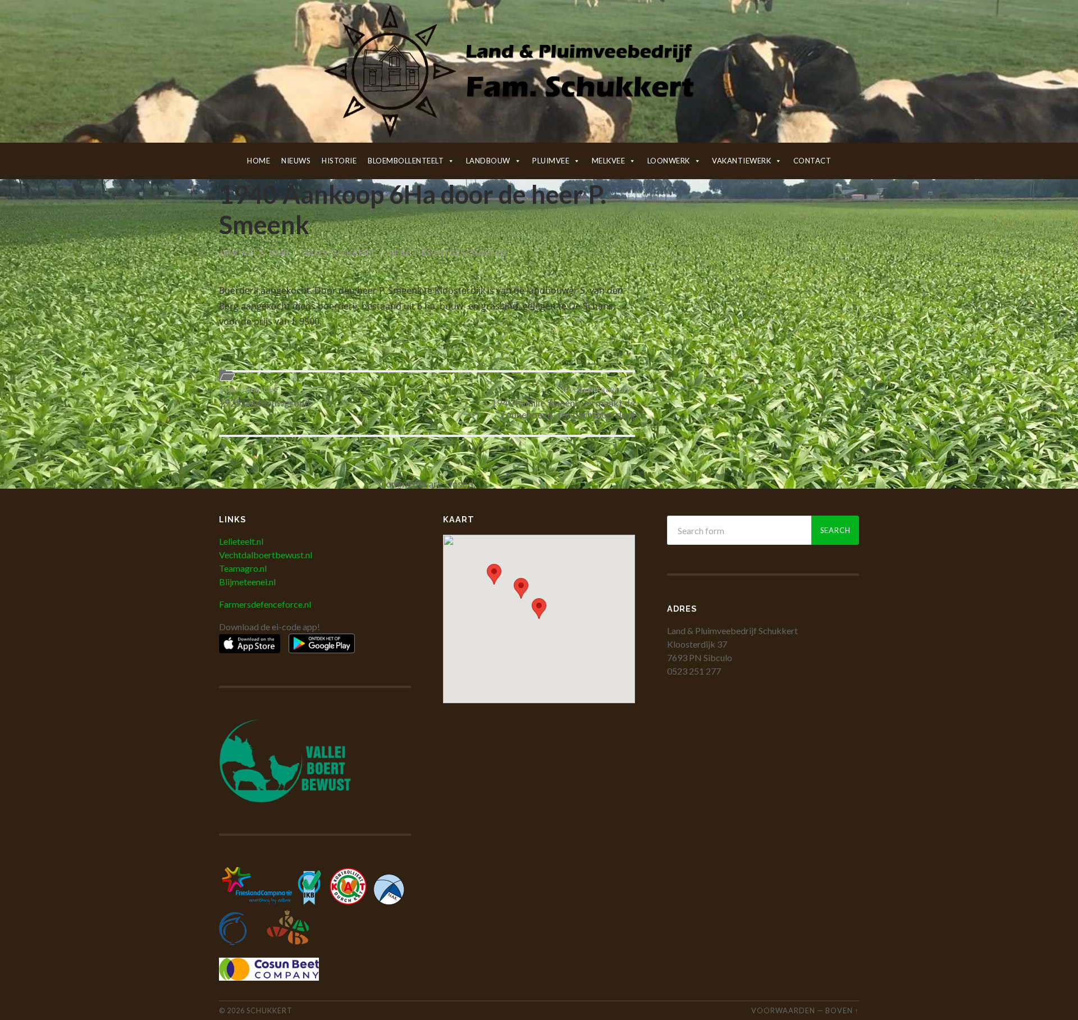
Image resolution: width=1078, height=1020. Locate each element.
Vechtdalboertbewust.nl (265, 554)
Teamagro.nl (243, 568)
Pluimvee (550, 160)
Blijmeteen (240, 581)
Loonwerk (668, 160)
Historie (339, 160)
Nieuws (295, 160)
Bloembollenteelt (406, 160)
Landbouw (488, 160)
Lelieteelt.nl (241, 541)
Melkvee (608, 160)
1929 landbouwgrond (264, 397)
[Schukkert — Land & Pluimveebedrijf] (539, 70)
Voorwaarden (783, 1010)
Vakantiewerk (741, 160)
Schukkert (269, 1010)
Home (258, 160)
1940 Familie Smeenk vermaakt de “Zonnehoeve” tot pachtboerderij (563, 403)
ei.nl (268, 581)
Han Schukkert (339, 253)
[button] (539, 608)
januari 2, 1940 (254, 253)
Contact (812, 160)
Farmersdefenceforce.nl (265, 604)
